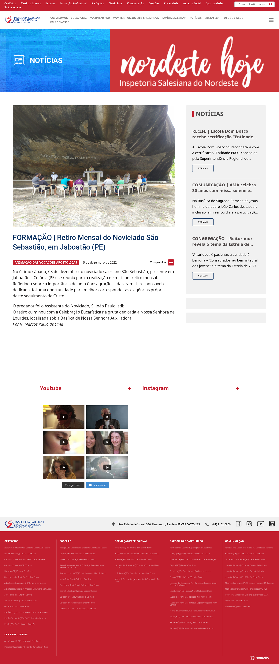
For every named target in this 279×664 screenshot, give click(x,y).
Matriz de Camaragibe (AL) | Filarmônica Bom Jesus (246, 589)
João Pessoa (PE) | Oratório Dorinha (18, 595)
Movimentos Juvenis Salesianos (136, 17)
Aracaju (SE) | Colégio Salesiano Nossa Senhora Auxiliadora (83, 548)
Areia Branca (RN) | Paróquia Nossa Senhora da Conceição (193, 559)
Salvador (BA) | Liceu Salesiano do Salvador (77, 597)
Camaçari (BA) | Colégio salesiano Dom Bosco (78, 609)
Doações (154, 3)
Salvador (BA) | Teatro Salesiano (237, 607)
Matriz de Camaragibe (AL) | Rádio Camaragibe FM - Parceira (249, 583)
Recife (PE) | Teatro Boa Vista (236, 601)
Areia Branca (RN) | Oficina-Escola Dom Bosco (133, 548)
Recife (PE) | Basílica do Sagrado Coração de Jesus (190, 622)
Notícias (195, 17)
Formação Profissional (73, 3)
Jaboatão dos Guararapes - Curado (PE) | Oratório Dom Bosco (28, 589)
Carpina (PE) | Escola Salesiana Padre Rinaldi (77, 554)
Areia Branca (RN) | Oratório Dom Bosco (20, 554)
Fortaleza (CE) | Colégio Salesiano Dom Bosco (78, 559)
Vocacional (79, 17)
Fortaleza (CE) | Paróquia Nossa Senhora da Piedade (190, 571)
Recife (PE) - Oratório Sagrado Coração (19, 624)
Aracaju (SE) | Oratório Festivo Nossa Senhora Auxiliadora (27, 548)
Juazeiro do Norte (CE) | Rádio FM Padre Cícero (244, 577)
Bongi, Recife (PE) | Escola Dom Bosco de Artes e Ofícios (137, 554)
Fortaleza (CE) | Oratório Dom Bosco (18, 571)
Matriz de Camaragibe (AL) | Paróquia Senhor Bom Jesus (192, 611)
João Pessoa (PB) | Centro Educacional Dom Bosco (134, 573)
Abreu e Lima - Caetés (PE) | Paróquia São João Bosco (191, 548)
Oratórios (10, 3)
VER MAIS (203, 168)
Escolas (50, 3)
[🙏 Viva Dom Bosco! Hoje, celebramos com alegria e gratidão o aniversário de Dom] (214, 427)
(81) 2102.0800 (221, 524)
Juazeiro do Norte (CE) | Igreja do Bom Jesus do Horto (191, 597)
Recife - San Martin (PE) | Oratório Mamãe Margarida (25, 618)
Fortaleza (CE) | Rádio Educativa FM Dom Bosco (244, 554)
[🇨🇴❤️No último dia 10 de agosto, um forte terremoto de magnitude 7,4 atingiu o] (167, 427)
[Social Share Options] (147, 448)
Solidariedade (12, 7)
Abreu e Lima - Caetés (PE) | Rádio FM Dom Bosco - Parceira (249, 548)
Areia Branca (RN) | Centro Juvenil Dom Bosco (22, 641)
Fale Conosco (59, 22)
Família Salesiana (174, 17)
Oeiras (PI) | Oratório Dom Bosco (16, 607)
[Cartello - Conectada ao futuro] (263, 658)
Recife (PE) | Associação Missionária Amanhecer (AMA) (247, 595)
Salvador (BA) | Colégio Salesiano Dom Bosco (77, 603)
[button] (271, 4)
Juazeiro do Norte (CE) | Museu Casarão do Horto (244, 571)
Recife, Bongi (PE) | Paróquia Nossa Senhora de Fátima (191, 617)
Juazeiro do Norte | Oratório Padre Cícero (20, 601)
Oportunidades (215, 3)
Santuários (116, 3)
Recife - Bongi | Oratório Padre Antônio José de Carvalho (26, 612)
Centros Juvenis (30, 3)
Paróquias (98, 3)
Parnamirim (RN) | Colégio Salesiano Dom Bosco (79, 585)
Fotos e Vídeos (232, 17)
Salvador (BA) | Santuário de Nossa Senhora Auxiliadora (191, 628)
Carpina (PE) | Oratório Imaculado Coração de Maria (24, 559)
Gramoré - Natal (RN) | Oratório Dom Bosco (21, 577)
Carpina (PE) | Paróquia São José (182, 565)
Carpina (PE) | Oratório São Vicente (18, 565)
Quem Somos (59, 17)
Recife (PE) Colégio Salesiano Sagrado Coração (78, 591)
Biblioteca (212, 17)
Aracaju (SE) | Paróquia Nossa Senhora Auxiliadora (190, 554)
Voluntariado (100, 17)
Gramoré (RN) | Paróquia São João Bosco (186, 577)
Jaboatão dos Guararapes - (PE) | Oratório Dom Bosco (25, 583)
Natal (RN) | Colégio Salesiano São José (75, 579)
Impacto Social (192, 3)
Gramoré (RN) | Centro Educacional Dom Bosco (133, 559)
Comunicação (135, 3)
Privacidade (171, 3)
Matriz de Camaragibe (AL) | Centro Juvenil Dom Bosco (26, 647)
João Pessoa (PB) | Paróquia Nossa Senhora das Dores (191, 591)
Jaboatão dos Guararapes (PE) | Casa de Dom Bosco (245, 559)
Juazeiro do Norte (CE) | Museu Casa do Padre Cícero (245, 565)
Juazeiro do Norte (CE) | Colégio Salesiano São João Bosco (83, 573)
